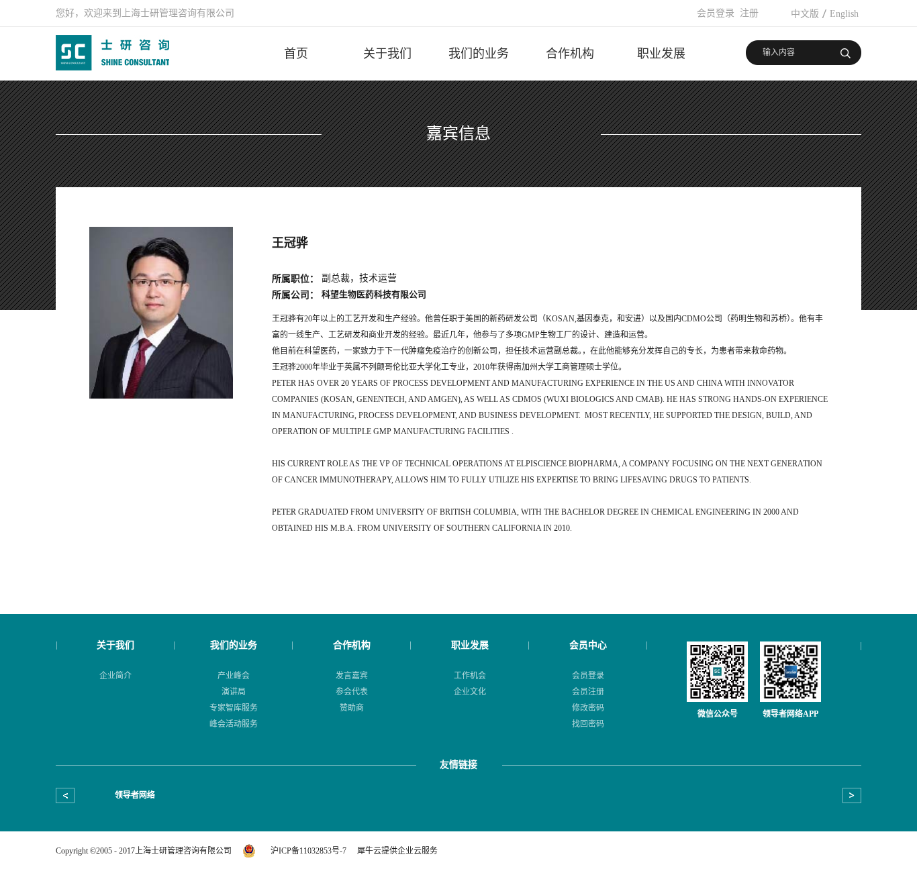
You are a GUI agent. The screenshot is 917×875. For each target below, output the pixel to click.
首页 (296, 53)
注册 (749, 13)
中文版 (805, 14)
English (844, 14)
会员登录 (715, 13)
